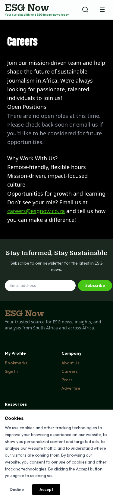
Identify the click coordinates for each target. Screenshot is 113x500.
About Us (70, 363)
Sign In (11, 371)
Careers (69, 371)
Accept (46, 489)
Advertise (70, 388)
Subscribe (95, 285)
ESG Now (27, 8)
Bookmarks (16, 363)
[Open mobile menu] (102, 10)
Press (67, 379)
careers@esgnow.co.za (36, 211)
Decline (17, 489)
